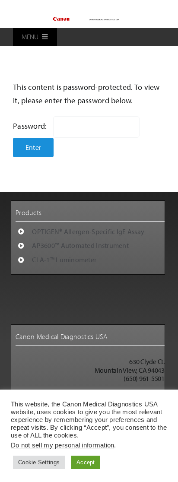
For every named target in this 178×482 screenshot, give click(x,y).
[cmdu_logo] (89, 18)
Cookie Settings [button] (39, 462)
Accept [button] (85, 462)
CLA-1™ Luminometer (64, 259)
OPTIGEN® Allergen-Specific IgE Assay (88, 231)
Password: (31, 126)
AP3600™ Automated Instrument (80, 245)
